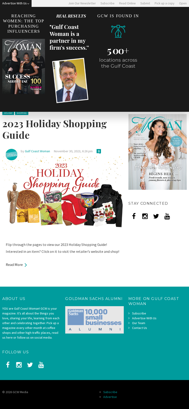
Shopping (22, 113)
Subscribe (139, 313)
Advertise (110, 397)
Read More (14, 264)
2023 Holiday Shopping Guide (54, 129)
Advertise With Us (144, 318)
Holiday (8, 113)
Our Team (138, 323)
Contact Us (139, 328)
